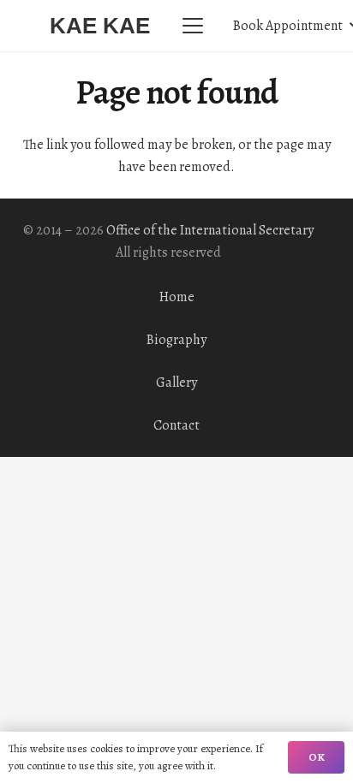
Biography (176, 339)
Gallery (176, 382)
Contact (176, 425)
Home (176, 297)
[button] (192, 25)
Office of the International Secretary (210, 230)
